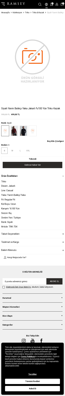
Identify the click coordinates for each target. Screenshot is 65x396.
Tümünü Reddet (32, 381)
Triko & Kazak (38, 12)
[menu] (3, 4)
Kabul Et (32, 389)
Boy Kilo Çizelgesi (55, 141)
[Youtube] (32, 340)
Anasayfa (5, 12)
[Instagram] (23, 340)
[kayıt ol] (57, 4)
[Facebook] (41, 340)
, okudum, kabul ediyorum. (29, 287)
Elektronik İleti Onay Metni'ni (18, 287)
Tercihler (32, 374)
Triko (27, 12)
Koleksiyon (17, 12)
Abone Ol (54, 281)
